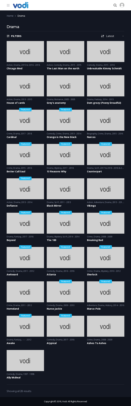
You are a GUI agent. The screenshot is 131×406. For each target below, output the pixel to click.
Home (10, 15)
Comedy (58, 65)
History (108, 305)
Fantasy (98, 99)
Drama (17, 65)
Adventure (99, 202)
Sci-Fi (96, 168)
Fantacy (17, 339)
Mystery (58, 236)
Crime (9, 133)
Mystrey (58, 168)
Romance (58, 99)
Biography (92, 133)
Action (10, 65)
